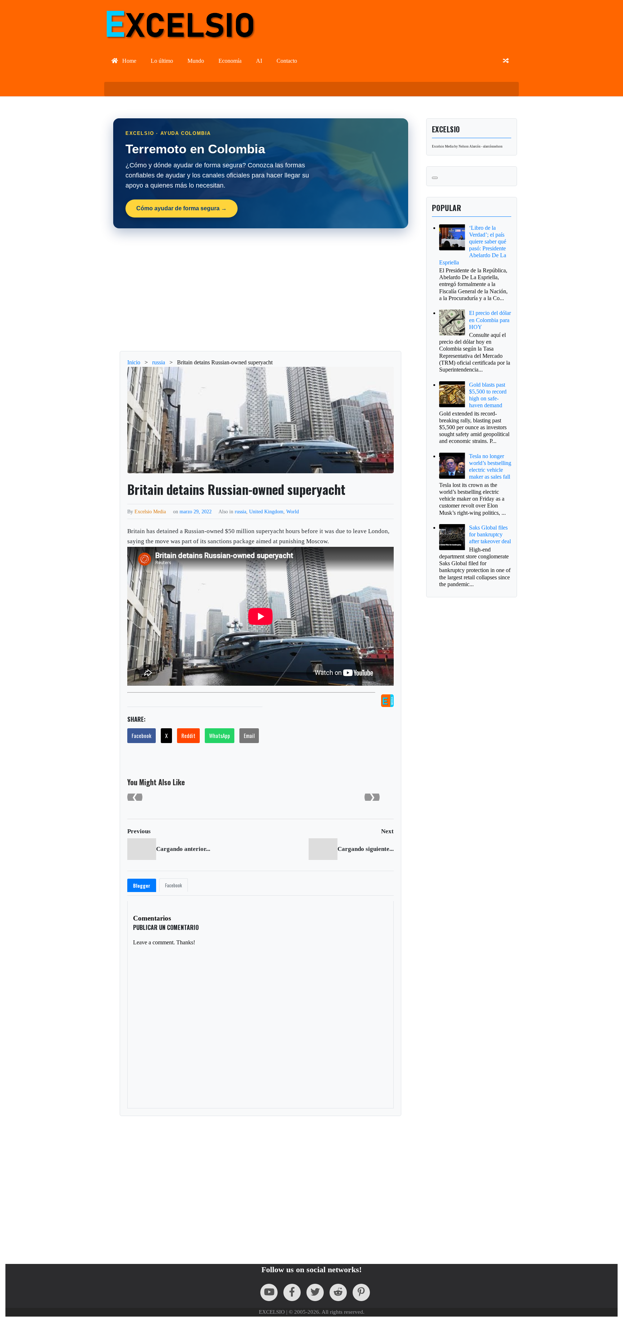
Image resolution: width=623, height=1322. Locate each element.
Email (249, 735)
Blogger (141, 885)
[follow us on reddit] (338, 1292)
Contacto (287, 61)
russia (240, 511)
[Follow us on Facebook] (292, 1292)
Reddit (188, 735)
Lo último (162, 61)
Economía (230, 61)
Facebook (141, 735)
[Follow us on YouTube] (269, 1292)
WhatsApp (219, 735)
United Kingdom (266, 511)
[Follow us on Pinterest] (361, 1292)
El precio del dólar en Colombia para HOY (490, 320)
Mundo (195, 61)
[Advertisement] (260, 289)
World (292, 511)
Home (128, 61)
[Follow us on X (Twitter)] (315, 1292)
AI (259, 61)
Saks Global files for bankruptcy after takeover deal (490, 534)
